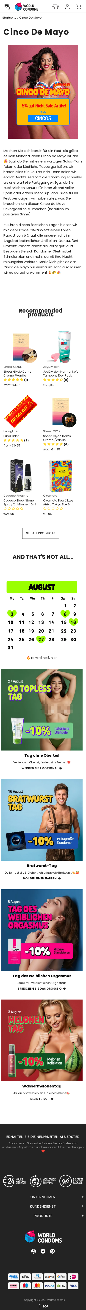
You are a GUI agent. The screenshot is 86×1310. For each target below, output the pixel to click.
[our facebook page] (43, 1251)
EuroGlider (11, 436)
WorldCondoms (27, 6)
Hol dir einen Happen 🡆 (42, 878)
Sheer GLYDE (12, 367)
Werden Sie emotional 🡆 (42, 768)
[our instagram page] (33, 1251)
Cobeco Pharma (15, 496)
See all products (40, 533)
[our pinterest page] (52, 1251)
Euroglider (11, 431)
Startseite (9, 18)
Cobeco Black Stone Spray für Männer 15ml (19, 502)
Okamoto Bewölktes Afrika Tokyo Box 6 (58, 502)
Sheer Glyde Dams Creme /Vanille (17, 373)
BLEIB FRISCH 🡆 (42, 1099)
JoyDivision (51, 367)
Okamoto (50, 496)
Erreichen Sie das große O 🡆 (42, 988)
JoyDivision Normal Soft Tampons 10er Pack (60, 373)
